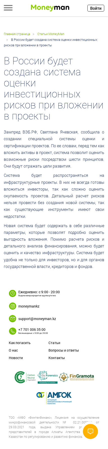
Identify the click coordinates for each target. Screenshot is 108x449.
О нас (13, 350)
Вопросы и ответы (63, 350)
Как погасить (20, 342)
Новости (16, 357)
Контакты (56, 357)
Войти (95, 8)
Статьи (54, 342)
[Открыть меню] (8, 8)
